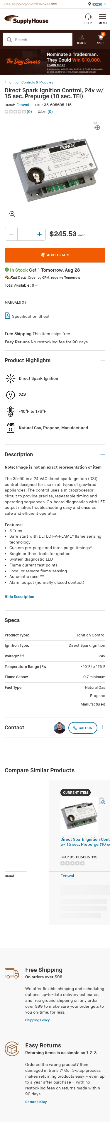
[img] (16, 111)
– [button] (102, 360)
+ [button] (102, 727)
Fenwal (22, 105)
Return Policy (36, 1102)
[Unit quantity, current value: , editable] (25, 234)
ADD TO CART (58, 255)
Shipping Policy (37, 1020)
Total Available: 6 (19, 285)
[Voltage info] (22, 656)
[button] (19, 112)
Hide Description (19, 596)
